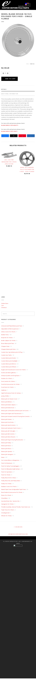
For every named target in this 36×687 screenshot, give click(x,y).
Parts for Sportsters (6, 472)
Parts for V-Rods (5, 475)
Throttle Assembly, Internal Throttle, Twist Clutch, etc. (15, 507)
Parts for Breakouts (6, 463)
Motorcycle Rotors (6, 448)
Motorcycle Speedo (6, 451)
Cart (2, 305)
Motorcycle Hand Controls (8, 425)
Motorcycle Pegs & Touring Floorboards (12, 440)
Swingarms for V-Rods (7, 504)
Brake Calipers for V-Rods (8, 340)
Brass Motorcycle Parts (7, 343)
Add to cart (10, 78)
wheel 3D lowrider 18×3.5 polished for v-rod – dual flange (27, 169)
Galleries (3, 390)
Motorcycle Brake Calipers (8, 405)
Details (3, 89)
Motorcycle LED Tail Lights (8, 431)
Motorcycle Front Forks (7, 422)
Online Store (4, 303)
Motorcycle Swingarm (7, 454)
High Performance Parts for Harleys (11, 393)
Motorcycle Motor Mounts (8, 437)
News (2, 457)
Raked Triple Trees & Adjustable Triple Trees (13, 489)
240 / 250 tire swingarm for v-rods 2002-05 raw (9, 162)
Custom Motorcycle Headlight (9, 361)
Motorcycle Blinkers (6, 402)
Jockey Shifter (5, 396)
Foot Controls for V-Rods (8, 381)
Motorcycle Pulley (6, 442)
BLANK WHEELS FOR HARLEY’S (9, 125)
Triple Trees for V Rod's (7, 510)
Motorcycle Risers (6, 445)
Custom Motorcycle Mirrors (8, 364)
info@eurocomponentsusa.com (18, 534)
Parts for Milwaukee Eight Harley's (10, 469)
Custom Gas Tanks (6, 355)
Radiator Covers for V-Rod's (9, 486)
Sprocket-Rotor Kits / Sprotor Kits (10, 501)
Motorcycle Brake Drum (7, 407)
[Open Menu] (28, 5)
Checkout (3, 307)
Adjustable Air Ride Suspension (10, 329)
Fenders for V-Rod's (6, 378)
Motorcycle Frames (6, 419)
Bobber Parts (5, 334)
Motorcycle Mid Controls (8, 434)
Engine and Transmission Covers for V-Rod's (13, 369)
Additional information (9, 93)
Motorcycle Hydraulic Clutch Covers (11, 428)
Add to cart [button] (10, 155)
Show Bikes (4, 498)
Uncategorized (5, 513)
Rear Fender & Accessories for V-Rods (11, 492)
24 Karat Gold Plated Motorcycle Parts (11, 326)
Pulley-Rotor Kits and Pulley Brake (10, 480)
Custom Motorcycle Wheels (8, 367)
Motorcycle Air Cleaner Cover (9, 399)
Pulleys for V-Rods (6, 483)
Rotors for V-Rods (6, 495)
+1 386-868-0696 (18, 527)
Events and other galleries (8, 372)
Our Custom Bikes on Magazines (10, 460)
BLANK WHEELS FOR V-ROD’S (9, 131)
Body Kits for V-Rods (6, 337)
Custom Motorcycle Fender (8, 358)
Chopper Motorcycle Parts (8, 349)
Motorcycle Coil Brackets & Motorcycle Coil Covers (15, 410)
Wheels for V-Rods (6, 515)
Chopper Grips (5, 346)
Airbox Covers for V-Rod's (8, 332)
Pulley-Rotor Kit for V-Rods (8, 478)
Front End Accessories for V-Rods (10, 384)
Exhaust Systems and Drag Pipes (10, 375)
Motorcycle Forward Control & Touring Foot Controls (15, 416)
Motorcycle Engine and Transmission (11, 413)
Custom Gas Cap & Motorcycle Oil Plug (11, 352)
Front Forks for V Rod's (7, 387)
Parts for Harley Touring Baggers (10, 466)
